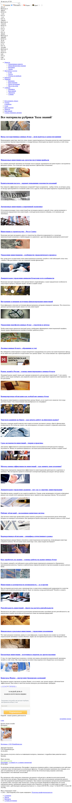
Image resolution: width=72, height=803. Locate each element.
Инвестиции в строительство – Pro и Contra (18, 232)
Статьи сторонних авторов (13, 112)
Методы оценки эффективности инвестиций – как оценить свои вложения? (31, 466)
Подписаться (15, 712)
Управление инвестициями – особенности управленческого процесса (28, 255)
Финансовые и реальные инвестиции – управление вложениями (27, 631)
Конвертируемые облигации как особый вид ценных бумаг (25, 396)
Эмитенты (11, 92)
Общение (7, 79)
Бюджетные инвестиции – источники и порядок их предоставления (28, 655)
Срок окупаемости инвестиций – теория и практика (22, 443)
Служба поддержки (10, 800)
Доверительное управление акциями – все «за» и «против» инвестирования (31, 490)
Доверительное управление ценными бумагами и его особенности (27, 278)
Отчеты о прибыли (7, 103)
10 (13, 686)
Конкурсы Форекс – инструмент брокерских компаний (23, 678)
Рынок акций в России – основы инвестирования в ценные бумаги (28, 371)
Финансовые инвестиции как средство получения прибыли (25, 160)
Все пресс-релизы (6, 761)
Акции (10, 69)
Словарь (11, 94)
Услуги (10, 74)
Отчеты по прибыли (14, 76)
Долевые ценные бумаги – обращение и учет (19, 348)
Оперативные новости (15, 64)
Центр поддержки (14, 84)
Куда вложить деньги (11, 101)
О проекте (7, 795)
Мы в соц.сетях (13, 86)
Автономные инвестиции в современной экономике (22, 207)
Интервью (11, 67)
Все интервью (5, 727)
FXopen (27, 5)
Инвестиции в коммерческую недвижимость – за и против (24, 585)
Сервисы (7, 87)
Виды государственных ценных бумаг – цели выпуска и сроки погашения (31, 137)
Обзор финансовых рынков (17, 66)
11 (14, 686)
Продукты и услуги (10, 71)
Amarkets (7, 5)
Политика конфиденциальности (42, 792)
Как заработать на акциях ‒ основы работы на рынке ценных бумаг (29, 560)
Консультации (12, 82)
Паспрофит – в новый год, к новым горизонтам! (16, 762)
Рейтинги (7, 77)
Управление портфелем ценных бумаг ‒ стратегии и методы (25, 325)
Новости (7, 62)
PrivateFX (18, 5)
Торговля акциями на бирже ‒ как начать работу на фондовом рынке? (30, 420)
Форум (6, 797)
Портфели (11, 89)
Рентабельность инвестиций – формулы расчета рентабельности (27, 608)
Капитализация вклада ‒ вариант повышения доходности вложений (29, 183)
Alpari (36, 5)
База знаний (12, 91)
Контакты (11, 81)
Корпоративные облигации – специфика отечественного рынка (27, 536)
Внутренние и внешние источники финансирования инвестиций (27, 302)
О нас (10, 72)
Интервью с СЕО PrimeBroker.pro (11, 744)
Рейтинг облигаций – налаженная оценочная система (22, 513)
